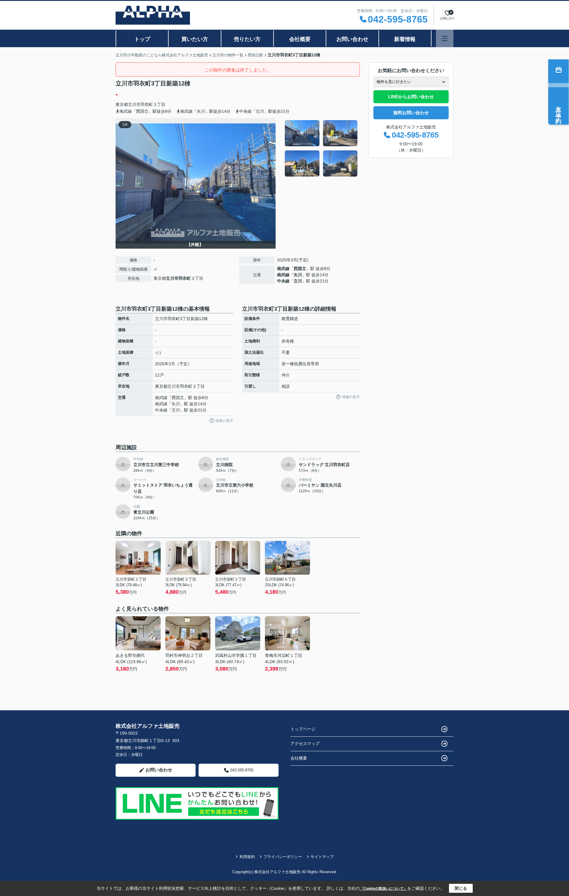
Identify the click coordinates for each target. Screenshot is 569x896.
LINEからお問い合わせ (411, 96)
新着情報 (404, 39)
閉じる (461, 888)
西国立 (300, 268)
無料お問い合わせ (411, 112)
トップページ (302, 729)
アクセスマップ (304, 743)
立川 (298, 281)
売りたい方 (247, 39)
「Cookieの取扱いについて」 (383, 889)
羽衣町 (146, 104)
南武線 (283, 268)
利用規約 (247, 856)
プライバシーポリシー (282, 856)
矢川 (298, 274)
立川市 (134, 104)
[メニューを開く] (444, 38)
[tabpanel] (321, 148)
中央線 (283, 281)
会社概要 (300, 39)
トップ (142, 39)
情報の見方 (224, 421)
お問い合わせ (352, 39)
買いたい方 (194, 39)
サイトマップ (322, 856)
